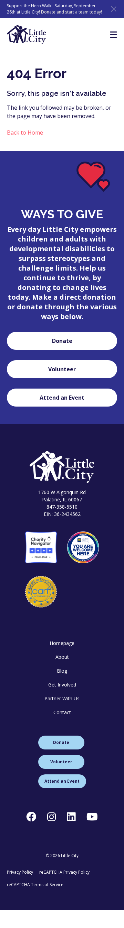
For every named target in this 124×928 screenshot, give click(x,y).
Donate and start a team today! (71, 12)
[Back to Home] (62, 467)
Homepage (62, 643)
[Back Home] (26, 34)
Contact (62, 712)
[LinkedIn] (71, 816)
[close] (113, 9)
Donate (62, 341)
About (62, 657)
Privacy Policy (20, 872)
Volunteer (62, 369)
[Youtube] (92, 816)
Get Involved (62, 684)
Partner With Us (62, 698)
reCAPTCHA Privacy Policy (64, 872)
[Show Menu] (113, 34)
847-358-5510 (62, 506)
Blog (62, 670)
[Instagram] (51, 816)
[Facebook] (31, 816)
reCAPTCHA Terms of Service (35, 885)
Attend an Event (62, 397)
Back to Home (25, 132)
